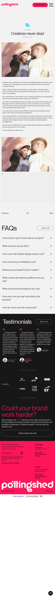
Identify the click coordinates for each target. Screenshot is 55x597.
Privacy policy (49, 491)
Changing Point (7, 122)
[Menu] (51, 5)
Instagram (5, 463)
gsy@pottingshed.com (41, 454)
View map (37, 455)
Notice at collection (18, 496)
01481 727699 (38, 452)
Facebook (11, 463)
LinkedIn (16, 463)
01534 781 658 (39, 474)
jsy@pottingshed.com (40, 476)
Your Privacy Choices (32, 496)
